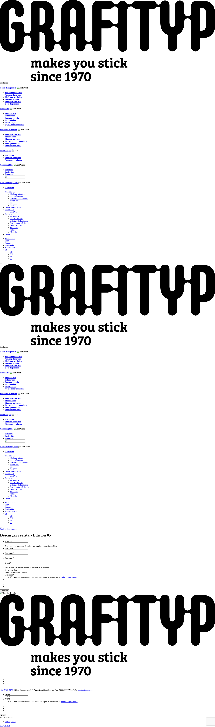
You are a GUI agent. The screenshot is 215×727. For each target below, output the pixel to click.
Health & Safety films (9, 183)
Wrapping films (6, 165)
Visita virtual (10, 238)
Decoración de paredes (19, 198)
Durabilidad (9, 210)
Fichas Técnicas (16, 219)
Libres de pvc (5, 151)
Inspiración (9, 245)
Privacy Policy (10, 722)
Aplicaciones (10, 192)
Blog (7, 241)
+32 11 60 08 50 (6, 690)
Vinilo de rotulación (18, 194)
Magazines (14, 232)
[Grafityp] (107, 81)
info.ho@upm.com (85, 690)
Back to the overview (8, 529)
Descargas (9, 214)
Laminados (4, 109)
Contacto (8, 234)
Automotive (14, 201)
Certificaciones (16, 225)
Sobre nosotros (11, 247)
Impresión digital (16, 196)
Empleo (8, 243)
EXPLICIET (5, 726)
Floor (12, 203)
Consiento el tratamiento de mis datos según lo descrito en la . (45, 577)
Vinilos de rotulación (8, 130)
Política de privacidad (69, 577)
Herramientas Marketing (19, 223)
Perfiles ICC (15, 216)
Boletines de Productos (19, 221)
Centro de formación (13, 207)
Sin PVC (13, 205)
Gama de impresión (8, 88)
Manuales (14, 228)
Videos (12, 230)
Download (4, 591)
